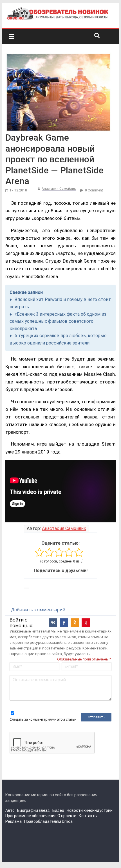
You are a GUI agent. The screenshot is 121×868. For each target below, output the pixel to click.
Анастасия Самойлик (59, 189)
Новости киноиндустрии (90, 810)
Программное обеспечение (31, 816)
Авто (10, 810)
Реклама (13, 821)
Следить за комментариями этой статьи (43, 719)
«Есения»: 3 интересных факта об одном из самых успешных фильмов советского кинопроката (58, 321)
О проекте (66, 816)
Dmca (67, 821)
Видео (58, 810)
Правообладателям (42, 821)
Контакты (88, 816)
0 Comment (93, 190)
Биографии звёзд (33, 810)
